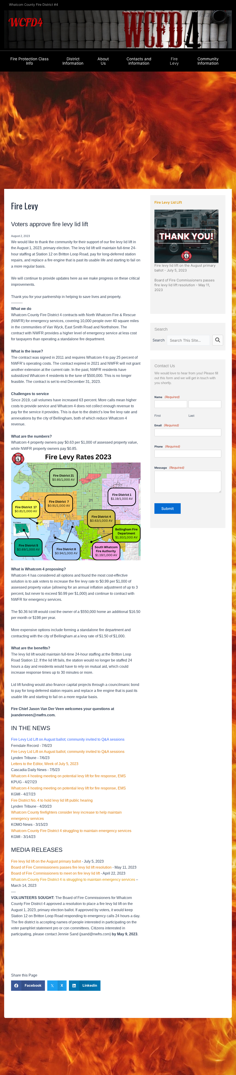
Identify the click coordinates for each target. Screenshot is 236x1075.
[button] (217, 340)
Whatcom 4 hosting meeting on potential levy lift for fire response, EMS (68, 776)
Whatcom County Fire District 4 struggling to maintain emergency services (71, 831)
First (157, 415)
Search (159, 340)
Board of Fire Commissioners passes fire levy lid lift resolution (61, 867)
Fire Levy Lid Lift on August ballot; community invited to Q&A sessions (67, 752)
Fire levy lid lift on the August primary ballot (46, 861)
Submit (167, 508)
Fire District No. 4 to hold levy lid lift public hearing (52, 800)
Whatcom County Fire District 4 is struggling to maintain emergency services (73, 879)
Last (192, 415)
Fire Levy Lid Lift (168, 202)
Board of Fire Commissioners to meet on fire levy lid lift (55, 873)
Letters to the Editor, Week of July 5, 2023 (44, 764)
